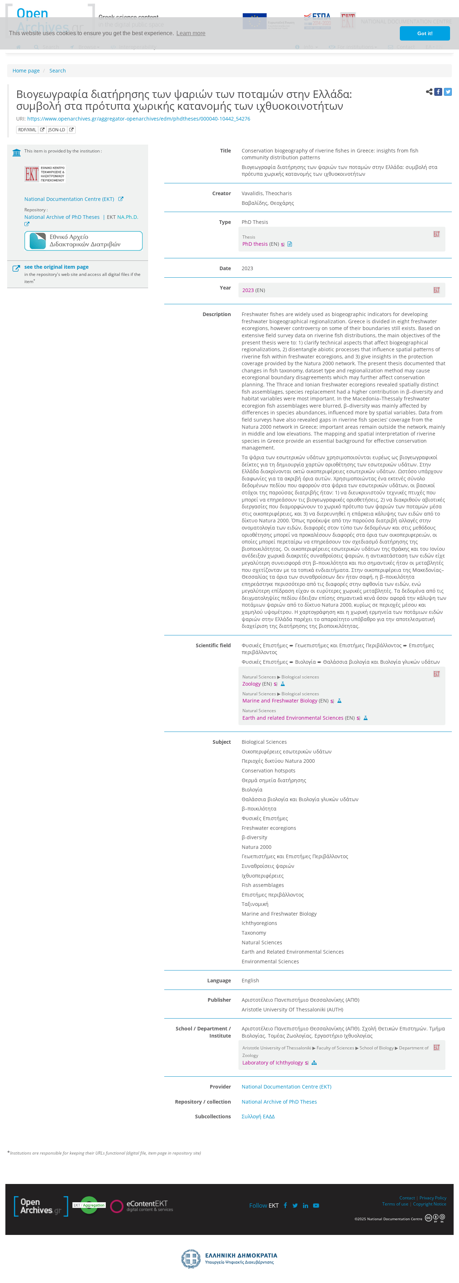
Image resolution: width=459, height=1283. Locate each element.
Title (225, 150)
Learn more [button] (190, 33)
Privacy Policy (433, 1197)
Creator (221, 193)
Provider (220, 1086)
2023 (248, 290)
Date (225, 268)
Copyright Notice (429, 1204)
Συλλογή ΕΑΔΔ (258, 1116)
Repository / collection (203, 1101)
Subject (222, 741)
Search (57, 70)
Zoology (251, 683)
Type (225, 221)
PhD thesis (255, 243)
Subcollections (213, 1116)
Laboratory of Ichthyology (273, 1062)
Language (219, 980)
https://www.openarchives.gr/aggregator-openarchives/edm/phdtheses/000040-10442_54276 (138, 118)
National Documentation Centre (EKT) (69, 199)
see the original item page (56, 266)
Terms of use (395, 1204)
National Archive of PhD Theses (62, 216)
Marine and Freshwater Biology (279, 700)
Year (225, 287)
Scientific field (213, 645)
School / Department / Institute (203, 1032)
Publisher (219, 999)
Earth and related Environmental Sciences (293, 717)
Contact (407, 1197)
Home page (26, 70)
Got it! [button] (425, 33)
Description (217, 314)
